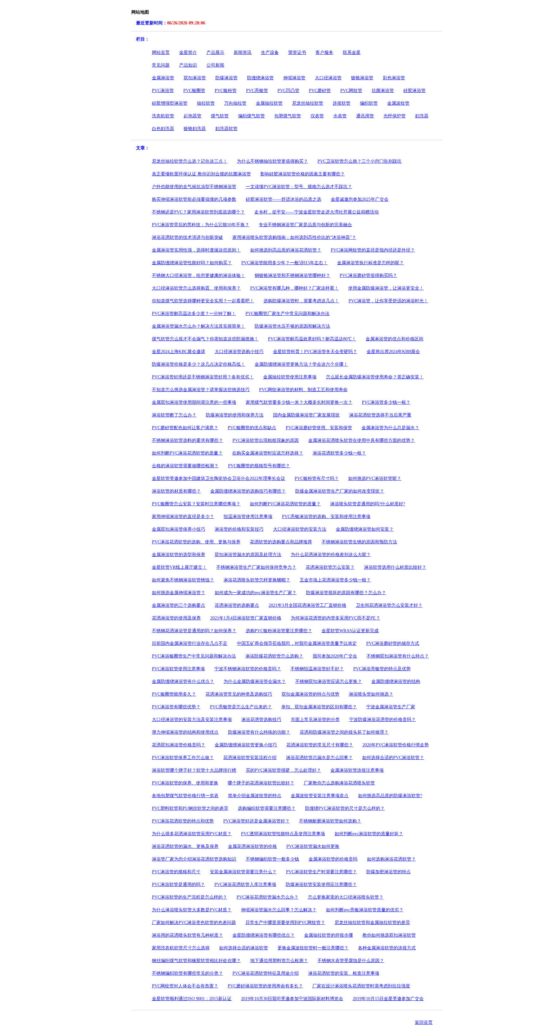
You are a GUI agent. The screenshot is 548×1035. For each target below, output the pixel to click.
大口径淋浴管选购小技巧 (239, 351)
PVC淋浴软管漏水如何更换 (312, 846)
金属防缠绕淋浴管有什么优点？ (183, 681)
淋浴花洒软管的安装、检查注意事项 (343, 973)
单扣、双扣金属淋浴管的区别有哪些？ (319, 706)
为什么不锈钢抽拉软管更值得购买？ (272, 161)
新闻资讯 (242, 52)
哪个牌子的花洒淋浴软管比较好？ (261, 783)
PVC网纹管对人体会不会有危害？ (185, 986)
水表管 (340, 116)
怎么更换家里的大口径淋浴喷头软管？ (345, 897)
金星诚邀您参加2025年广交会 (359, 199)
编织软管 (369, 103)
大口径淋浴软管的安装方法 (299, 529)
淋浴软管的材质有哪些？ (176, 491)
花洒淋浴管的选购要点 (237, 605)
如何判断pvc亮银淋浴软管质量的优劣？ (364, 909)
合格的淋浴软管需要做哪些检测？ (185, 465)
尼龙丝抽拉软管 (307, 103)
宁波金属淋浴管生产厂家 (390, 706)
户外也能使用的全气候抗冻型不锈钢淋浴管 (194, 186)
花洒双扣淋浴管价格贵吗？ (178, 745)
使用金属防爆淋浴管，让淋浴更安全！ (386, 288)
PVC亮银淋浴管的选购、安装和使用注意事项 (326, 516)
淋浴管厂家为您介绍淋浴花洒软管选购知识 (194, 859)
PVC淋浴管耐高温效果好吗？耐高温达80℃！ (312, 339)
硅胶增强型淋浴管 (169, 103)
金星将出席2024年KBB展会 (393, 351)
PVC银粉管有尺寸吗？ (317, 478)
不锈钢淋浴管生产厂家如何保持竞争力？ (256, 567)
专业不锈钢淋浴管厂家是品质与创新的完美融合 (305, 224)
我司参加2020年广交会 (335, 656)
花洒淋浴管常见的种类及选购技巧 (239, 694)
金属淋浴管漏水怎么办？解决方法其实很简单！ (198, 326)
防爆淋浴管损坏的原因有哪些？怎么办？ (346, 592)
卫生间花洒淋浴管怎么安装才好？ (389, 605)
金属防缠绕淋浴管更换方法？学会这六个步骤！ (301, 364)
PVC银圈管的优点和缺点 (252, 427)
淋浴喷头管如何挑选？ (371, 694)
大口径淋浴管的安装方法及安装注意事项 (192, 719)
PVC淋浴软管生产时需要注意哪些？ (321, 871)
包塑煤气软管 (287, 116)
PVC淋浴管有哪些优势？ (176, 706)
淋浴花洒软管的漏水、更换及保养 (185, 846)
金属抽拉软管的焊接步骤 (328, 935)
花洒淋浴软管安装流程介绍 (250, 757)
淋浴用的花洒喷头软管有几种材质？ (187, 935)
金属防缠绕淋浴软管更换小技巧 (246, 745)
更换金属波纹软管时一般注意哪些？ (313, 948)
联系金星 (352, 52)
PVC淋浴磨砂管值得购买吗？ (368, 275)
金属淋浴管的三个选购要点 (178, 605)
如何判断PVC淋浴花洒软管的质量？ (187, 453)
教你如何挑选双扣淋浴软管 (389, 935)
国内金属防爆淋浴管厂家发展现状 (306, 415)
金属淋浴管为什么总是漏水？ (390, 427)
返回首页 (424, 1022)
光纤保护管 (394, 116)
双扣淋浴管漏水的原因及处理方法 (248, 554)
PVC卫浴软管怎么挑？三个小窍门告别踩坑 (359, 161)
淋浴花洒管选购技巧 (261, 719)
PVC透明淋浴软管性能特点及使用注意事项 (283, 833)
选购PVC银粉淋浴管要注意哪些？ (279, 630)
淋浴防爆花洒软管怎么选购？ (274, 656)
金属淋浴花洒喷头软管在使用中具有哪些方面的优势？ (361, 440)
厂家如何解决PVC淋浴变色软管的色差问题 (194, 922)
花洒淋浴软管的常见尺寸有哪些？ (319, 745)
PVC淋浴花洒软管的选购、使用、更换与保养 (196, 542)
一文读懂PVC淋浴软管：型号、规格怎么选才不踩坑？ (299, 186)
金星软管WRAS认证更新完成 (350, 630)
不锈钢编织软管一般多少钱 (272, 859)
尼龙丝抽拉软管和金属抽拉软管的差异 (372, 922)
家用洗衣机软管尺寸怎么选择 (181, 948)
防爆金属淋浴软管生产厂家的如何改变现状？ (339, 491)
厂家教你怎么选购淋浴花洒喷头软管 (339, 783)
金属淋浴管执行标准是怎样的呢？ (370, 262)
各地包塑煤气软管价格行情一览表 (185, 795)
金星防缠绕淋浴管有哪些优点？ (263, 935)
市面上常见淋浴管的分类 (315, 719)
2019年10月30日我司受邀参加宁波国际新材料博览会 (292, 998)
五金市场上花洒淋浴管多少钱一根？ (335, 580)
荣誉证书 (297, 52)
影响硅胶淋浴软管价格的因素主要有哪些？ (302, 174)
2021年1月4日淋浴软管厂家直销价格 (245, 618)
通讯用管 (365, 116)
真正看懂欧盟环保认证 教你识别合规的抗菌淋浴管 (201, 174)
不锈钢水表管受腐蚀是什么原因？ (350, 960)
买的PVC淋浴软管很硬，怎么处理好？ (283, 770)
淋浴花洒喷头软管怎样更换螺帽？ (257, 580)
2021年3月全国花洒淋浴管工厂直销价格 (307, 605)
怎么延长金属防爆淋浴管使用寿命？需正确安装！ (375, 377)
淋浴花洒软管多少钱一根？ (339, 453)
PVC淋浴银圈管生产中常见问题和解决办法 (194, 656)
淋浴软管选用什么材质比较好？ (395, 567)
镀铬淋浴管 (362, 77)
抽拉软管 (206, 103)
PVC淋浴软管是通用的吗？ (178, 884)
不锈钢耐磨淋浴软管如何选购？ (330, 821)
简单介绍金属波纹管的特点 (254, 795)
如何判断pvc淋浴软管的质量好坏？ (369, 833)
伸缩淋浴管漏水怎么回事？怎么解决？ (278, 909)
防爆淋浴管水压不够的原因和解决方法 (292, 326)
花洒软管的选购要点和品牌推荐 (281, 542)
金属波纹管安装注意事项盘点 (320, 795)
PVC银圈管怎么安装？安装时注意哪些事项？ (196, 503)
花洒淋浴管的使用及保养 (176, 618)
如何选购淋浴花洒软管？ (391, 859)
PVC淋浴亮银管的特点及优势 (382, 668)
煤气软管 (220, 116)
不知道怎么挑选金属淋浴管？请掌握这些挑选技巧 (201, 389)
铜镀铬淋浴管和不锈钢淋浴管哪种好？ (292, 275)
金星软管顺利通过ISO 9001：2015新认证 (192, 998)
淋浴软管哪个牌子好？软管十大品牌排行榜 (194, 770)
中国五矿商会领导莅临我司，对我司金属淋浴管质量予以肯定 (297, 643)
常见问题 (161, 65)
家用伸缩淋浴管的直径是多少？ (183, 516)
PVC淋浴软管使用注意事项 (178, 668)
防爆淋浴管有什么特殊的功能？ (259, 732)
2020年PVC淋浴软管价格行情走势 (395, 745)
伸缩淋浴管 (294, 77)
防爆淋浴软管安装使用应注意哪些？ (321, 884)
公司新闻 (215, 65)
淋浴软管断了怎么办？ (174, 415)
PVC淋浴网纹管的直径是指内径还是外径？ (373, 250)
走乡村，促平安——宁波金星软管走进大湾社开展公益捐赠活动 (316, 212)
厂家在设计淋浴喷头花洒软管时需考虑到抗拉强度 (361, 986)
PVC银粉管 (226, 90)
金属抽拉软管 (269, 103)
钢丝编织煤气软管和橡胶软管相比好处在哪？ (196, 960)
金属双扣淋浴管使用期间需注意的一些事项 (194, 402)
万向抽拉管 (235, 103)
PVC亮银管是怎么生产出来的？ (241, 706)
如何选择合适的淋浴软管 (243, 948)
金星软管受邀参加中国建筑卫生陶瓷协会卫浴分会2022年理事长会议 (218, 478)
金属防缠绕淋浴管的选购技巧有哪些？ (248, 491)
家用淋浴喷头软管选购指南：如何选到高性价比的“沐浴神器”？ (294, 237)
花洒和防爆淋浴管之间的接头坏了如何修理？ (344, 732)
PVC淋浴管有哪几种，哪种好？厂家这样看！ (294, 288)
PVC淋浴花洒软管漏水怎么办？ (267, 897)
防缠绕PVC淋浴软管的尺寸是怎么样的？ (345, 808)
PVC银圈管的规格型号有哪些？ (259, 465)
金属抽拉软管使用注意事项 (289, 377)
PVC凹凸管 (288, 90)
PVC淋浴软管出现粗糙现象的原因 (265, 440)
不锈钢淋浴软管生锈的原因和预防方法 (359, 542)
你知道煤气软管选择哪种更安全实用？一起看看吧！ (203, 300)
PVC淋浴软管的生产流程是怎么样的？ (189, 897)
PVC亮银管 (257, 90)
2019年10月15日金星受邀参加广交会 (388, 998)
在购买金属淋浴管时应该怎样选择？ (267, 453)
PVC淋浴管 (163, 90)
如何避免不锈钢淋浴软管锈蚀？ (183, 580)
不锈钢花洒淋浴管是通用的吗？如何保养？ (194, 630)
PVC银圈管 (194, 90)
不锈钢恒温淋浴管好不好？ (317, 668)
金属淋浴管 (163, 77)
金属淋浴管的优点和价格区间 (394, 339)
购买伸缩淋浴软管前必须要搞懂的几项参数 (194, 199)
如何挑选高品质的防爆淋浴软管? (390, 795)
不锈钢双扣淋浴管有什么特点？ (398, 656)
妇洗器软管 (226, 128)
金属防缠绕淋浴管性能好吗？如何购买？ (192, 262)
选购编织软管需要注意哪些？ (267, 808)
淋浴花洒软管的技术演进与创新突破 (187, 237)
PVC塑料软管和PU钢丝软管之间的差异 (190, 808)
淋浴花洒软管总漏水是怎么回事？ (319, 757)
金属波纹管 (398, 103)
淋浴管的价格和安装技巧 (239, 529)
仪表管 (317, 116)
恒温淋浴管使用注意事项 (248, 516)
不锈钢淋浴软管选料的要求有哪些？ (187, 440)
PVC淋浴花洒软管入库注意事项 (245, 884)
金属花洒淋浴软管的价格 (252, 846)
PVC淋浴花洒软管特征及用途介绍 (265, 973)
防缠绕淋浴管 (260, 77)
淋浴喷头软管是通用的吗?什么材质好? (367, 503)
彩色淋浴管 (394, 77)
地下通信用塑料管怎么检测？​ (279, 960)
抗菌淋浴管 (383, 90)
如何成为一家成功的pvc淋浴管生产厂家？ (256, 592)
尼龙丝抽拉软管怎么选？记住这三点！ (189, 161)
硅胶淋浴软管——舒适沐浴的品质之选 (283, 199)
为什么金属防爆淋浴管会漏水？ (255, 681)
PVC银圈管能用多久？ (174, 694)
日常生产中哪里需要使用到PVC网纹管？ (285, 922)
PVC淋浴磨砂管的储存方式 (392, 643)
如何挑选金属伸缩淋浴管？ (178, 592)
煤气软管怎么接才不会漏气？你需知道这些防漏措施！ (205, 339)
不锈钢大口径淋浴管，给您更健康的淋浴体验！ (198, 275)
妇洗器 (421, 116)
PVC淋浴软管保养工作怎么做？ (183, 757)
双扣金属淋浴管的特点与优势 (310, 694)
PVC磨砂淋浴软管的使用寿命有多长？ (265, 986)
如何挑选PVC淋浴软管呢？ (374, 478)
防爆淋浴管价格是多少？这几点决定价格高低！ (198, 364)
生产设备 (270, 52)
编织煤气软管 (251, 116)
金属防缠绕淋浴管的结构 (395, 681)
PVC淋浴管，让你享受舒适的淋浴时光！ (388, 300)
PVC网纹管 (351, 90)
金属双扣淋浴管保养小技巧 (178, 529)
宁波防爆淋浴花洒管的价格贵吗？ (382, 719)
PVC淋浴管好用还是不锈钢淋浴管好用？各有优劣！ (203, 377)
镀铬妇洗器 (195, 128)
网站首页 (161, 52)
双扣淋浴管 (195, 77)
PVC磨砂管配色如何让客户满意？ (185, 427)
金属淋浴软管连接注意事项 (357, 770)
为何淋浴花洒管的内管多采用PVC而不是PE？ (335, 618)
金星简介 (188, 52)
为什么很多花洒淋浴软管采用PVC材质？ (192, 833)
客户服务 (324, 52)
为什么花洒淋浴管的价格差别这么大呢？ (331, 554)
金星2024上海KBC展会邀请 (178, 351)
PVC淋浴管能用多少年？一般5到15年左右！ (284, 262)
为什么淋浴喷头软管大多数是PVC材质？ (192, 909)
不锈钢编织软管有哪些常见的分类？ (187, 973)
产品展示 (215, 52)
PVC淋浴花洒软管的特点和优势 (183, 821)
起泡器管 (192, 116)
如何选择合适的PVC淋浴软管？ (393, 757)
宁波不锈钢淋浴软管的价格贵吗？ (247, 668)
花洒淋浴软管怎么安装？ (330, 567)
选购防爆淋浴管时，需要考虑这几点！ (301, 300)
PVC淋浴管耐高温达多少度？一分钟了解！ (194, 313)
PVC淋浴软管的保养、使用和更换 (185, 783)
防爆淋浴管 (226, 77)
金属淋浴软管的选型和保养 (178, 554)
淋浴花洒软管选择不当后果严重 (380, 415)
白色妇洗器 (163, 128)
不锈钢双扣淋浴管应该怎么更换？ (328, 681)
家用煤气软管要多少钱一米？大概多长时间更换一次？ (299, 402)
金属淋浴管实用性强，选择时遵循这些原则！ (196, 250)
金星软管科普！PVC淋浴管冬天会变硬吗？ (315, 351)
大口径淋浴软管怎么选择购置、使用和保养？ (196, 288)
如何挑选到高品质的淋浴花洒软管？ (285, 250)
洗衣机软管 (163, 116)
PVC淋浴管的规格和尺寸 (176, 871)
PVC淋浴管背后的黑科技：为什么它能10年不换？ (200, 224)
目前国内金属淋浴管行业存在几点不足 (189, 643)
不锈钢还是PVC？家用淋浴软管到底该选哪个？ (198, 212)
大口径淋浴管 (328, 77)
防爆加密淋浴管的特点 (388, 871)
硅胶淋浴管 (414, 90)
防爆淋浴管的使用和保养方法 (235, 415)
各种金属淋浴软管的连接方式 (387, 948)
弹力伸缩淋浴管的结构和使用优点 (185, 732)
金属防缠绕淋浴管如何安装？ (365, 529)
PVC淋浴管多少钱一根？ (386, 402)
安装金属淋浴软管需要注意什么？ (243, 871)
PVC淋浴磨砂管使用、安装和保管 (319, 427)
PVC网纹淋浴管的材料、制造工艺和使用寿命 (303, 389)
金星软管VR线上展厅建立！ (179, 567)
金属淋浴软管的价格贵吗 (333, 859)
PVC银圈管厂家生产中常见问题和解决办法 (287, 313)
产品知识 (188, 65)
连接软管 (341, 103)
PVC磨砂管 (320, 90)
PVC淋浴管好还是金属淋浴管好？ (256, 821)
